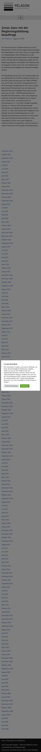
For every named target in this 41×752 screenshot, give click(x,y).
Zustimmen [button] (24, 386)
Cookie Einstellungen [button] (11, 386)
